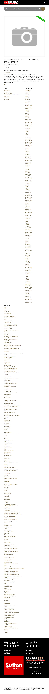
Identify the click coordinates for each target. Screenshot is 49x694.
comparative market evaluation (10, 392)
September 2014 (28, 302)
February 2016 (28, 282)
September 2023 (28, 145)
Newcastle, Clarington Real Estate (11, 513)
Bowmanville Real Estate (9, 346)
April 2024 (27, 134)
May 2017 (27, 259)
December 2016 (28, 267)
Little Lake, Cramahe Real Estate (10, 478)
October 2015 (28, 288)
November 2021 (28, 178)
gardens (5, 435)
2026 (5, 319)
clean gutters (6, 385)
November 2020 (28, 197)
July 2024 (27, 130)
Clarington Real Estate (8, 382)
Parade (5, 537)
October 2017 (28, 252)
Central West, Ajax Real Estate (10, 369)
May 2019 (27, 223)
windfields (6, 629)
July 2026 (27, 93)
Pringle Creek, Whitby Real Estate (11, 551)
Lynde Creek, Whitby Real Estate (10, 484)
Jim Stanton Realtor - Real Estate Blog (11, 94)
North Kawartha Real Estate (9, 516)
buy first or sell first (8, 357)
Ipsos (5, 459)
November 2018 (28, 232)
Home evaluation (28, 652)
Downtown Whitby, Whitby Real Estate (12, 415)
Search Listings (7, 653)
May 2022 (27, 169)
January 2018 (27, 247)
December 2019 (28, 212)
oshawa (5, 528)
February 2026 (28, 100)
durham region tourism (8, 421)
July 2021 (27, 184)
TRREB (5, 620)
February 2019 (28, 227)
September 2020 (28, 200)
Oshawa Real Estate (8, 530)
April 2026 (27, 97)
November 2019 (28, 213)
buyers (5, 360)
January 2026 (27, 102)
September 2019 (28, 217)
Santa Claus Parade (8, 586)
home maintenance (8, 455)
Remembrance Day (8, 566)
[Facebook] (30, 673)
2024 (5, 310)
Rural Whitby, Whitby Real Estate (11, 579)
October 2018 (28, 233)
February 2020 (28, 209)
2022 (5, 307)
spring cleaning (7, 597)
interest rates (6, 458)
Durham (5, 418)
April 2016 (27, 279)
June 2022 (27, 168)
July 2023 (27, 148)
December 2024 (28, 122)
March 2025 (27, 117)
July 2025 (27, 111)
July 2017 (27, 256)
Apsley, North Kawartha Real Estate (11, 330)
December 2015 (28, 285)
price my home (7, 550)
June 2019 (27, 221)
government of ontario (8, 440)
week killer (6, 624)
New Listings (6, 96)
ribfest (5, 569)
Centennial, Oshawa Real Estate (10, 366)
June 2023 (27, 149)
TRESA (5, 618)
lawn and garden (7, 473)
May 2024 (27, 133)
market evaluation (7, 491)
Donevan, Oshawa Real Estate (10, 412)
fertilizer (6, 429)
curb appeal (6, 408)
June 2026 (27, 94)
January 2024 (27, 139)
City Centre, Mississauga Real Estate (11, 378)
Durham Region (7, 420)
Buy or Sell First (7, 359)
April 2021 (27, 189)
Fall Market (6, 423)
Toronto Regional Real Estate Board (11, 612)
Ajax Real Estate (7, 322)
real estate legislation (8, 554)
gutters (5, 449)
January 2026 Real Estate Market (11, 462)
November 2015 (28, 287)
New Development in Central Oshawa (11, 511)
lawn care (6, 475)
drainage (6, 417)
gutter (5, 444)
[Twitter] (32, 673)
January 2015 (27, 297)
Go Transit (6, 438)
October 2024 (28, 125)
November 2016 (28, 268)
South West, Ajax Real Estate (10, 595)
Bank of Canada (7, 334)
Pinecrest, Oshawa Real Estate (10, 546)
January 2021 (27, 194)
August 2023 (27, 146)
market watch (7, 499)
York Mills (6, 630)
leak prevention (7, 476)
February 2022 (28, 174)
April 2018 (27, 243)
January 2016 (27, 284)
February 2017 (28, 264)
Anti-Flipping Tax (7, 327)
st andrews (6, 600)
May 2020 (27, 204)
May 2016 (27, 278)
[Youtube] (40, 673)
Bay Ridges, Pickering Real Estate (11, 336)
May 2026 (27, 96)
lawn (5, 472)
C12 (5, 363)
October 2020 (28, 198)
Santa (5, 583)
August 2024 (27, 128)
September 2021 (28, 181)
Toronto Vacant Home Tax (9, 614)
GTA (5, 441)
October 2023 (28, 143)
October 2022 (28, 162)
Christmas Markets (8, 375)
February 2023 (28, 155)
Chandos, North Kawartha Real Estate (11, 372)
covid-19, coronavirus (8, 403)
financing (6, 430)
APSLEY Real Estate (8, 328)
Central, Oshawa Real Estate (9, 371)
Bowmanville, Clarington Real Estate (11, 348)
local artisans (6, 481)
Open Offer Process (8, 527)
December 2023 (28, 140)
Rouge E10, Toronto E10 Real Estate (11, 572)
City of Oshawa (7, 380)
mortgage (6, 507)
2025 (5, 314)
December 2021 (28, 177)
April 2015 (27, 293)
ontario (5, 524)
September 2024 (28, 126)
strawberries (6, 601)
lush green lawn (7, 482)
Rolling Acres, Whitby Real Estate (11, 571)
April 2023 (27, 152)
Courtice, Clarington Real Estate (10, 400)
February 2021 (28, 192)
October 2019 (28, 215)
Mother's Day (7, 510)
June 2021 (27, 186)
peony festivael (7, 542)
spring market (7, 598)
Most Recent (27, 90)
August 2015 (27, 291)
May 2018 (27, 241)
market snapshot (7, 495)
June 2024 (27, 131)
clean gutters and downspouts (10, 386)
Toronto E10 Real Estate (9, 609)
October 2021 (28, 180)
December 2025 (28, 104)
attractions (6, 331)
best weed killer (7, 343)
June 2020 (27, 203)
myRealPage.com (26, 682)
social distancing (7, 592)
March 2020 (27, 207)
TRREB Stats (6, 621)
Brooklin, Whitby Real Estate (10, 356)
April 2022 (27, 171)
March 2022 (27, 172)
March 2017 (27, 262)
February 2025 (28, 119)
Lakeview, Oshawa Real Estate (10, 470)
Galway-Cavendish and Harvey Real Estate (12, 433)
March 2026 (27, 99)
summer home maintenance (9, 604)
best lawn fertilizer (8, 342)
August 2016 (27, 273)
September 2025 (28, 108)
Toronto (5, 606)
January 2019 (27, 229)
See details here (7, 72)
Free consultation (29, 653)
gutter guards (7, 446)
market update (7, 498)
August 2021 (27, 183)
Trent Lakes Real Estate (9, 617)
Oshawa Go (6, 533)
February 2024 (28, 137)
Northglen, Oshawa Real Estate (10, 519)
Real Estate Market (8, 556)
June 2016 (27, 276)
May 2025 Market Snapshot (9, 504)
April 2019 (27, 224)
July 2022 (27, 166)
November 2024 (28, 123)
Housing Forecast (7, 456)
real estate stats (7, 560)
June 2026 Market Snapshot (9, 467)
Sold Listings (6, 99)
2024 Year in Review (8, 313)
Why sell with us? (28, 650)
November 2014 (28, 301)
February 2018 (28, 246)
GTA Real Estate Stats (8, 443)
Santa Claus (6, 585)
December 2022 (28, 159)
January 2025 (27, 120)
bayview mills (7, 337)
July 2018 (27, 238)
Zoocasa (5, 632)
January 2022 (27, 175)
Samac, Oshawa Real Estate (9, 582)
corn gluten (6, 395)
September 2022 (28, 163)
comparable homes (8, 389)
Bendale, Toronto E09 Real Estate (11, 339)
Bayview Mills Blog (8, 93)
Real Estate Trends (8, 562)
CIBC (5, 377)
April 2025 (27, 116)
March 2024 (27, 136)
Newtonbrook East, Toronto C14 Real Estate (13, 514)
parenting (6, 539)
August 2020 (27, 201)
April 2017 (27, 261)
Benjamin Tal (6, 340)
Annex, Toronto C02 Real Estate (10, 325)
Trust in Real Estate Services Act (10, 623)
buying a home (7, 362)
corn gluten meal (7, 397)
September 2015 (28, 290)
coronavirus (6, 398)
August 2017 (27, 255)
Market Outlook (7, 493)
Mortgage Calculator (8, 652)
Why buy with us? (7, 650)
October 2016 (28, 270)
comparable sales (7, 391)
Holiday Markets (7, 452)
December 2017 (28, 249)
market (5, 490)
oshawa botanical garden (9, 531)
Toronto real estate (8, 611)
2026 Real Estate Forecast (9, 320)
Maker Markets (7, 485)
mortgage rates (7, 508)
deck (5, 411)
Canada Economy (7, 365)
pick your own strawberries (9, 543)
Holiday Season (7, 453)
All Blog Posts (7, 90)
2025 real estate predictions (9, 317)
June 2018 (27, 239)
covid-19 (6, 401)
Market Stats (6, 496)
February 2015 (28, 296)
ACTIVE (40, 5)
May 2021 (27, 188)
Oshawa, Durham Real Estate (10, 536)
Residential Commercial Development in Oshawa (14, 568)
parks (5, 540)
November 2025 (28, 105)
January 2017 (27, 265)
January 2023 (27, 157)
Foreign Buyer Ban (7, 432)
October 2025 (28, 107)
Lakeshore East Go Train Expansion (11, 469)
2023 (5, 308)
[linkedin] (36, 673)
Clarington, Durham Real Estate (10, 383)
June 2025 (27, 113)
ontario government (8, 525)
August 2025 (27, 110)
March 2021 (27, 191)
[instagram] (34, 673)
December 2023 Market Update (10, 409)
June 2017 (27, 258)
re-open (5, 553)
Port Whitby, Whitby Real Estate (10, 548)
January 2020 (27, 210)
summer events (7, 603)
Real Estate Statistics (8, 559)
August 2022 (27, 165)
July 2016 (27, 275)
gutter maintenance (8, 447)
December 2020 (28, 195)
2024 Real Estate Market (9, 311)
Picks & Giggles (7, 545)
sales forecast (7, 580)
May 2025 (27, 114)
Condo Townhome (7, 394)
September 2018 (28, 235)
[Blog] (38, 673)
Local (5, 479)
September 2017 (28, 253)
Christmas (6, 374)
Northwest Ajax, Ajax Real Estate (10, 521)
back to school (7, 333)
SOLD (44, 5)
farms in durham (7, 424)
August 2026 (27, 91)
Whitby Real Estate (8, 626)
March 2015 (27, 294)
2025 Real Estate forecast (9, 316)
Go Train (6, 437)
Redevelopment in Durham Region (11, 563)
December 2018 (28, 230)
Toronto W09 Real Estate (9, 615)
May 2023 (27, 151)
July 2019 (27, 220)
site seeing (6, 591)
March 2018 (27, 244)
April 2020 (27, 206)
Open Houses (7, 97)
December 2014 (28, 299)
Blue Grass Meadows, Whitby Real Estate (12, 345)
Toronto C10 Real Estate (9, 608)
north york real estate (8, 517)
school (5, 588)
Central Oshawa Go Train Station (10, 368)
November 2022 (28, 160)
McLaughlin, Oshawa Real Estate (10, 505)
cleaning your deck (8, 388)
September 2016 (28, 272)
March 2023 (27, 154)
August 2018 (27, 236)
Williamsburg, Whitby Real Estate (11, 627)
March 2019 (27, 226)
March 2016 (27, 281)
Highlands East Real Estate (9, 450)
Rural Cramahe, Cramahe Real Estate (11, 574)
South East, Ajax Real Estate (9, 594)
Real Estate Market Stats (9, 557)
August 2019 (27, 218)
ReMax (5, 565)
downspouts (6, 414)
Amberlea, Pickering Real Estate (10, 324)
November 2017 (28, 250)
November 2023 (28, 142)
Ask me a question (7, 91)
